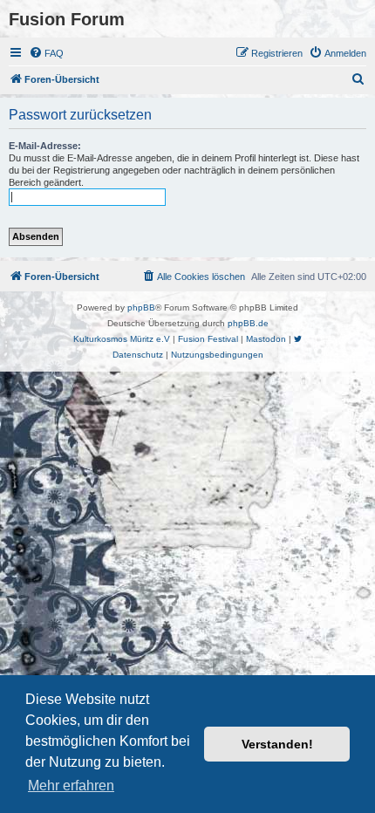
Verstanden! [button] (277, 744)
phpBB (141, 307)
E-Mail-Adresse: (45, 145)
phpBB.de (248, 323)
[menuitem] (46, 53)
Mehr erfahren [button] (71, 785)
